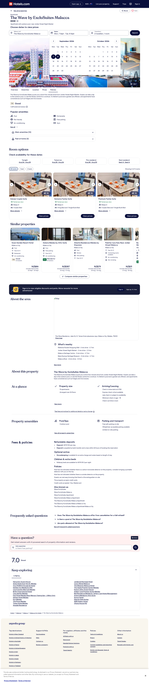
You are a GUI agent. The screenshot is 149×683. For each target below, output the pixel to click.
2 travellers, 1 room (101, 34)
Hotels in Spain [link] (14, 659)
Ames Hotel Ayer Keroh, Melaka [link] (24, 584)
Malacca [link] (25, 613)
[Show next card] (138, 250)
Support (116, 4)
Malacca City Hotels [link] (35, 613)
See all (12, 127)
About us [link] (120, 634)
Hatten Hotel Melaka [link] (20, 597)
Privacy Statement (10, 681)
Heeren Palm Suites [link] (81, 599)
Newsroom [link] (66, 640)
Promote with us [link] (68, 647)
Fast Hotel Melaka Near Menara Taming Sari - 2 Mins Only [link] (34, 596)
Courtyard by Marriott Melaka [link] (24, 590)
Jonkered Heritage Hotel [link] (83, 582)
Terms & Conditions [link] (96, 634)
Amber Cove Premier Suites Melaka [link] (87, 592)
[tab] (16, 575)
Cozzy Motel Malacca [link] (82, 584)
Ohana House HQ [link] (80, 603)
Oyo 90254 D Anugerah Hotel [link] (24, 586)
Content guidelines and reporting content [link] (101, 645)
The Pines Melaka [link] (19, 601)
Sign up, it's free (131, 289)
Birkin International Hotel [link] (22, 592)
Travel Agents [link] (67, 650)
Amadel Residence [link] (20, 605)
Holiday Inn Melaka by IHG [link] (22, 588)
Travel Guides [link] (121, 641)
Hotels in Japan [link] (14, 655)
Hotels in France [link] (14, 645)
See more (57, 365)
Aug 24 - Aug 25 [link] (25, 162)
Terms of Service (24, 681)
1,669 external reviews (17, 107)
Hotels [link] (12, 613)
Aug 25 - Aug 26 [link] (58, 162)
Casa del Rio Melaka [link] (20, 594)
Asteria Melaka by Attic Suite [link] (85, 596)
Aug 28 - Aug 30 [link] (91, 162)
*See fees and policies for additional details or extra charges (73, 411)
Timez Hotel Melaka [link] (20, 603)
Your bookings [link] (40, 634)
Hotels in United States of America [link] (20, 638)
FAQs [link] (37, 638)
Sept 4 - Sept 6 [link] (124, 162)
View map (58, 338)
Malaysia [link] (18, 613)
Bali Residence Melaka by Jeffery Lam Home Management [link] (95, 594)
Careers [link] (119, 638)
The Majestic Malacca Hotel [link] (84, 586)
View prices (43, 216)
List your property (102, 4)
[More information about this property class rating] (17, 21)
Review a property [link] (42, 645)
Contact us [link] (39, 641)
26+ (134, 84)
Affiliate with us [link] (68, 636)
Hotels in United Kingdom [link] (17, 648)
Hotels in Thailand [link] (15, 666)
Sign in (137, 4)
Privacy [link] (92, 638)
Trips (124, 4)
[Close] (145, 675)
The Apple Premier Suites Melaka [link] (86, 588)
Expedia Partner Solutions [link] (71, 643)
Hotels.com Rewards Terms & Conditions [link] (99, 651)
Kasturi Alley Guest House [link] (84, 590)
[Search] (135, 547)
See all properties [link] (20, 11)
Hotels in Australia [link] (15, 641)
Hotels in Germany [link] (15, 662)
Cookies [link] (92, 641)
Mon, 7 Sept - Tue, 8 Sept (64, 34)
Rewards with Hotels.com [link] (125, 645)
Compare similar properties (76, 276)
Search (135, 33)
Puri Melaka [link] (17, 599)
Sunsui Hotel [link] (79, 597)
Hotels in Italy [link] (13, 652)
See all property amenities (64, 433)
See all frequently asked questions (67, 527)
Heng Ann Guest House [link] (22, 582)
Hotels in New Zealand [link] (16, 634)
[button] (58, 52)
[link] (134, 11)
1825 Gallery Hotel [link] (81, 601)
